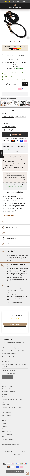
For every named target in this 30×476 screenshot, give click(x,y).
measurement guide (12, 244)
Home (3, 55)
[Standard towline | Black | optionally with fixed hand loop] (23, 101)
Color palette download (8, 439)
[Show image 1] (14, 41)
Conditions (4, 397)
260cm (11, 120)
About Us (4, 426)
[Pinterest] (9, 356)
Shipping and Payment (7, 386)
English (21, 451)
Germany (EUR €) (10, 451)
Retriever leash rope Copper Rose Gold (22, 54)
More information (12, 222)
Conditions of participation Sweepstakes (12, 407)
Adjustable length (8, 130)
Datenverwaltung (6, 415)
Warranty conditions (7, 389)
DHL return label (6, 437)
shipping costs (19, 68)
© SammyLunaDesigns (15, 454)
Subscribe (7, 377)
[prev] (24, 99)
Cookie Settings (6, 410)
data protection (5, 404)
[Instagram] (6, 356)
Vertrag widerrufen (15, 471)
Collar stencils (5, 442)
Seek (3, 429)
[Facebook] (2, 356)
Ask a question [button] (15, 328)
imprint (3, 402)
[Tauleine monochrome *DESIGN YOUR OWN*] (16, 101)
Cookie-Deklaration (6, 412)
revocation (4, 394)
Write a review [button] (15, 324)
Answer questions (12, 233)
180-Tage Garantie (22, 138)
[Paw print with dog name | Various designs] (3, 101)
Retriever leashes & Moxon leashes (11, 54)
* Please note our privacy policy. (9, 373)
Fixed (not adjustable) (9, 126)
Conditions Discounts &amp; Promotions (12, 399)
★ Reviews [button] (1, 153)
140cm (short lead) (8, 116)
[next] (28, 99)
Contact (4, 423)
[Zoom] (28, 37)
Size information (11, 238)
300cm (17, 120)
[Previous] (10, 41)
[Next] (19, 41)
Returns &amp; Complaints (8, 391)
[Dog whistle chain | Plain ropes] (10, 101)
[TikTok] (13, 356)
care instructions (11, 227)
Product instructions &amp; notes (10, 444)
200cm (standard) (21, 116)
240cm (5, 120)
